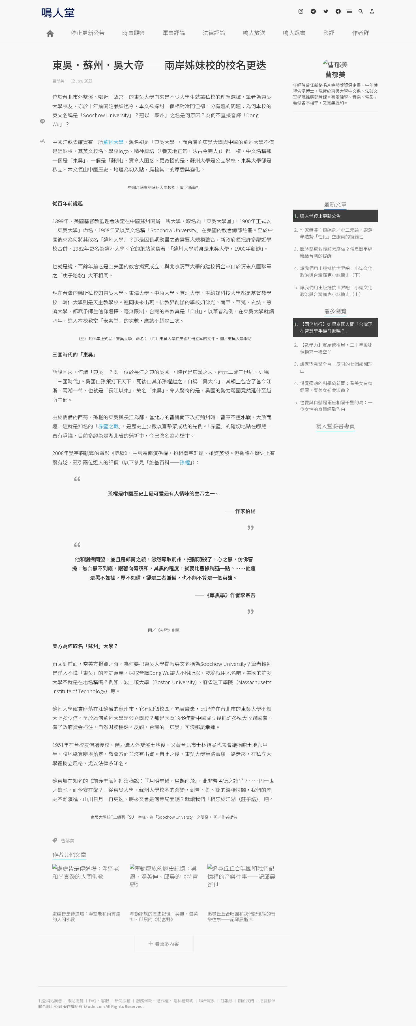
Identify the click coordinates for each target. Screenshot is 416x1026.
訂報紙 (226, 1000)
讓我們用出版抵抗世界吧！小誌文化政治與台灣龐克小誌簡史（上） (336, 290)
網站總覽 (75, 1000)
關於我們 (246, 1000)
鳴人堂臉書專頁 (335, 426)
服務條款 (144, 1000)
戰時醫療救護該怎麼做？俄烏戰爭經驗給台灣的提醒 (336, 252)
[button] (42, 140)
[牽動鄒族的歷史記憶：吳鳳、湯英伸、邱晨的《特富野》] (164, 886)
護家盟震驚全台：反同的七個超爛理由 (336, 367)
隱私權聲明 (183, 1000)
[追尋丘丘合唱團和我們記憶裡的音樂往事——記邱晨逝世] (241, 886)
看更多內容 (167, 943)
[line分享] (42, 121)
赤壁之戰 (108, 426)
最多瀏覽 (335, 311)
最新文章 (335, 204)
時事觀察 (133, 33)
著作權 (163, 1000)
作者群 (360, 33)
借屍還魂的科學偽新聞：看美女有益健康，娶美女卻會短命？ (336, 386)
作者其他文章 (69, 854)
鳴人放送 (254, 33)
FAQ (92, 1000)
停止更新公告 (88, 33)
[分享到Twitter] (42, 103)
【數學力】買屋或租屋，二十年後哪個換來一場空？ (336, 348)
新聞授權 (122, 1000)
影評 (328, 33)
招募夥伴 (267, 1000)
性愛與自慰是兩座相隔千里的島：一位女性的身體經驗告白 (336, 405)
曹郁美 (58, 81)
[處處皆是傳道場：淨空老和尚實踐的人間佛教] (86, 886)
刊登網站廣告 (50, 1000)
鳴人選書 (294, 33)
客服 (105, 1000)
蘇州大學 (113, 141)
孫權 (185, 462)
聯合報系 (207, 1000)
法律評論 (214, 33)
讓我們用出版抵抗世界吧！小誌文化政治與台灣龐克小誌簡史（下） (336, 271)
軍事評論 (173, 33)
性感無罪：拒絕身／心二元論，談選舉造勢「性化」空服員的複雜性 (336, 233)
